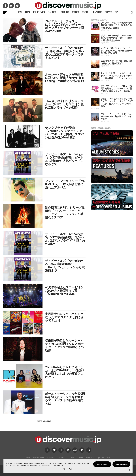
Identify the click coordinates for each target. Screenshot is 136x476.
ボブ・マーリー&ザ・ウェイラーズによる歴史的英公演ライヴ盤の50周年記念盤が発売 (116, 38)
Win (108, 457)
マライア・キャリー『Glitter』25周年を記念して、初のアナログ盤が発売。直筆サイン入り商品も (116, 88)
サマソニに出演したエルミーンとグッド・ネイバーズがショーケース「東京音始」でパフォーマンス (116, 75)
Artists (75, 11)
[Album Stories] (112, 155)
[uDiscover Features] (112, 182)
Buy (116, 11)
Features (52, 11)
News (27, 11)
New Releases (39, 11)
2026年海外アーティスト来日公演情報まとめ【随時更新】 (117, 62)
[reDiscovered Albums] (112, 209)
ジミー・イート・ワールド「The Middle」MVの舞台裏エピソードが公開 (116, 116)
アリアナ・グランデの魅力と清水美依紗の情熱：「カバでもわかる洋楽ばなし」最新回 (116, 25)
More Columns (44, 421)
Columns (65, 11)
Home (20, 11)
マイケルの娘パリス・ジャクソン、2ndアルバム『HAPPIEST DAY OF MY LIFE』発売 (116, 50)
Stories (50, 457)
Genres (85, 11)
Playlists (97, 11)
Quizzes (108, 11)
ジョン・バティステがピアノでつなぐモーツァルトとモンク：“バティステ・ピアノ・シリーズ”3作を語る (117, 102)
